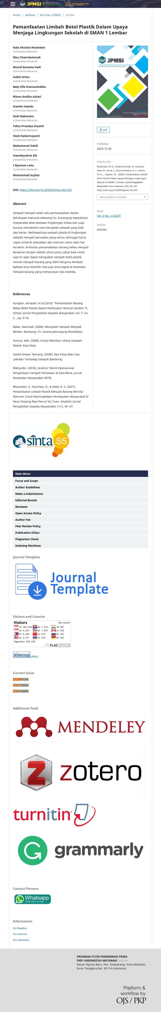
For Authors (20, 934)
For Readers (20, 928)
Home (16, 15)
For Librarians (21, 940)
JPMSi (34, 656)
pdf (104, 130)
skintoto (123, 960)
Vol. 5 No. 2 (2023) (50, 15)
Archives (30, 15)
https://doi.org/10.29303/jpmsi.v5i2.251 (46, 190)
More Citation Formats (113, 197)
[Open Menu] (13, 4)
